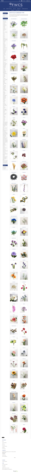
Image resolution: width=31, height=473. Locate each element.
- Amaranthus (4, 114)
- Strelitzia (4, 57)
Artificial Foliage (5, 157)
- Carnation (4, 78)
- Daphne (4, 99)
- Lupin (3, 115)
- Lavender (4, 93)
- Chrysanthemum (5, 59)
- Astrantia (4, 67)
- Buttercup (4, 86)
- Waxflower (4, 66)
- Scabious (4, 82)
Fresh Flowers (18, 10)
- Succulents (4, 85)
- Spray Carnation (5, 63)
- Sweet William (4, 109)
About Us (14, 8)
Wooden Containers (5, 160)
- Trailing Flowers (5, 73)
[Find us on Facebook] (1, 0)
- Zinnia (4, 112)
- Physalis (4, 53)
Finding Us (12, 10)
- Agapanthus (4, 71)
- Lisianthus (4, 70)
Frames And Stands (5, 153)
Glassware (4, 151)
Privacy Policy (3, 465)
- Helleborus (4, 72)
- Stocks (4, 91)
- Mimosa (4, 94)
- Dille (3, 84)
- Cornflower (4, 54)
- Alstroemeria (4, 83)
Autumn (4, 155)
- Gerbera (4, 58)
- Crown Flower (4, 90)
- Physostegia (4, 64)
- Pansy (4, 108)
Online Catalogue (8, 8)
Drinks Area (19, 8)
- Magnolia (4, 92)
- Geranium (4, 100)
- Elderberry (4, 98)
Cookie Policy (3, 466)
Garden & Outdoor (5, 161)
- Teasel (4, 102)
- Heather (4, 111)
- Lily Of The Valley (5, 79)
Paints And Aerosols (5, 150)
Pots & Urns (4, 152)
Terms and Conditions (4, 464)
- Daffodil (4, 76)
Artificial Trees (4, 158)
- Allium (4, 55)
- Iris (3, 61)
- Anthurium (4, 65)
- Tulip (3, 106)
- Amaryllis (4, 69)
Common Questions (25, 8)
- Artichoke (4, 87)
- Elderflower (4, 97)
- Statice (4, 68)
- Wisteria (4, 88)
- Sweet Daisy (4, 104)
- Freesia (4, 74)
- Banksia (4, 101)
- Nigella (4, 81)
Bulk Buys (4, 154)
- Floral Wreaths (5, 95)
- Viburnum (4, 80)
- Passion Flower (5, 110)
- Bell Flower (4, 89)
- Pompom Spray (5, 105)
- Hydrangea (4, 96)
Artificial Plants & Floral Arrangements (7, 162)
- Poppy (4, 56)
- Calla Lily (4, 103)
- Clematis (4, 75)
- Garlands (4, 107)
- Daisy (3, 77)
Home (4, 8)
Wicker (3, 159)
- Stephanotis (4, 60)
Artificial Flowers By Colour (6, 156)
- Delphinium (4, 62)
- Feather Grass (5, 113)
